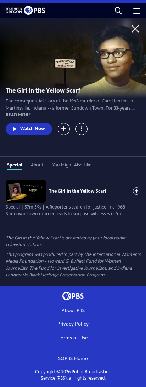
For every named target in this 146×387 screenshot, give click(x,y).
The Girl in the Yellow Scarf (77, 191)
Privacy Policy (73, 324)
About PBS (73, 310)
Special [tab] (14, 165)
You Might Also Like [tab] (71, 165)
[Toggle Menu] (81, 129)
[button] (118, 10)
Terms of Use (73, 338)
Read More (18, 115)
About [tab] (37, 165)
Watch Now (32, 128)
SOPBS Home (73, 359)
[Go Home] (135, 28)
